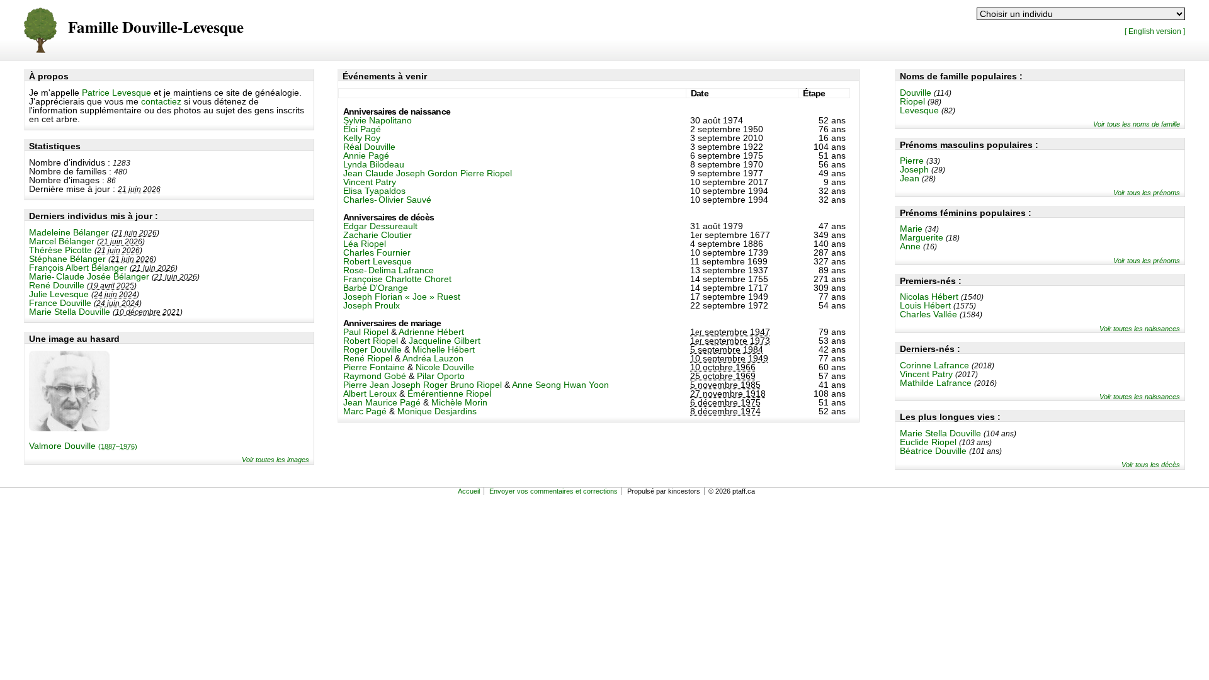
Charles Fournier (377, 252)
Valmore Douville (83, 446)
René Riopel (367, 358)
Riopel (912, 101)
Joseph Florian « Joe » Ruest (401, 297)
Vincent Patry (926, 374)
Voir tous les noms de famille (1136, 124)
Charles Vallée (928, 314)
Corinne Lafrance (934, 365)
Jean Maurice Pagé (382, 402)
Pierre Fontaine (374, 367)
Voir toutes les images (275, 459)
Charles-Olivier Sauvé (387, 200)
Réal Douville (369, 147)
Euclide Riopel (928, 442)
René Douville (56, 285)
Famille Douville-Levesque (156, 28)
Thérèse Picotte (60, 250)
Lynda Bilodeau (373, 164)
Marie (911, 229)
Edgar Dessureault (380, 226)
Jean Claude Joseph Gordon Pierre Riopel (427, 173)
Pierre (912, 161)
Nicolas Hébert (929, 297)
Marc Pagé (365, 411)
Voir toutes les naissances (1139, 328)
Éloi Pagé (362, 129)
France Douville (60, 303)
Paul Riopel (366, 332)
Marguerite (921, 237)
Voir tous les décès (1150, 464)
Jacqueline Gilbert (444, 341)
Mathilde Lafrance (936, 383)
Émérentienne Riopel (449, 393)
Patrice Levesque (116, 93)
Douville (915, 93)
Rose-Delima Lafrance (388, 270)
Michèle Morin (459, 402)
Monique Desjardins (437, 411)
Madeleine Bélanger (69, 232)
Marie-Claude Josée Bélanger (89, 276)
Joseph (914, 169)
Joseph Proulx (371, 305)
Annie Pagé (366, 155)
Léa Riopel (364, 244)
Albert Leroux (370, 393)
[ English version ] (1155, 31)
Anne (910, 246)
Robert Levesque (377, 261)
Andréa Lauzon (432, 358)
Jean (909, 178)
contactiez (161, 101)
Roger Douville (372, 349)
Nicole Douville (445, 367)
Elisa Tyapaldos (374, 191)
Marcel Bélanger (61, 241)
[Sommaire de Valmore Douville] (69, 428)
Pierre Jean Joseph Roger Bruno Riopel (422, 385)
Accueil (469, 491)
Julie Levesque (59, 294)
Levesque (919, 110)
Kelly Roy (361, 138)
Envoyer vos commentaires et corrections (553, 491)
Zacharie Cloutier (377, 235)
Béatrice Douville (933, 451)
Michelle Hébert (443, 349)
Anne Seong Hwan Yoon (560, 385)
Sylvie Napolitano (377, 120)
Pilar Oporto (441, 376)
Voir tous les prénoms (1146, 192)
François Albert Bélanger (78, 268)
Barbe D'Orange (375, 288)
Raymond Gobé (374, 376)
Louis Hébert (925, 305)
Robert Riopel (370, 341)
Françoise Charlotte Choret (397, 279)
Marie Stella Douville (69, 312)
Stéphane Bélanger (67, 259)
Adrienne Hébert (431, 332)
